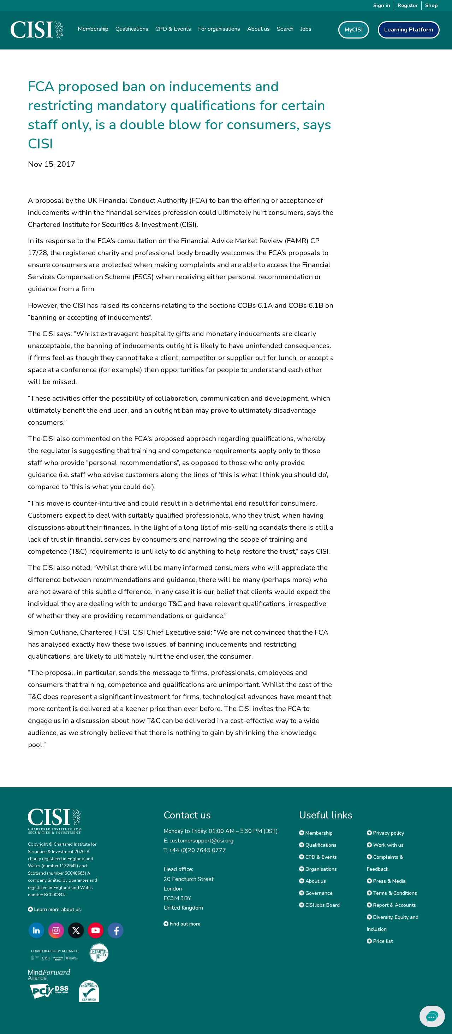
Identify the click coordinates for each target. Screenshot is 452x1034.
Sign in (381, 5)
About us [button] (258, 29)
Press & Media (389, 881)
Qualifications (320, 845)
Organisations (320, 869)
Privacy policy (388, 833)
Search (285, 29)
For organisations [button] (219, 29)
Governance (318, 893)
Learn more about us (57, 909)
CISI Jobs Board (322, 905)
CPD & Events (320, 857)
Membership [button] (93, 29)
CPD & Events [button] (173, 29)
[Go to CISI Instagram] (57, 930)
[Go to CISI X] (77, 930)
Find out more (184, 924)
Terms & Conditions (394, 893)
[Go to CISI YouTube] (97, 930)
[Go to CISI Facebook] (117, 930)
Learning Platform (408, 30)
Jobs (306, 29)
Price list (382, 941)
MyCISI (354, 30)
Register (408, 5)
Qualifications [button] (131, 29)
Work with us (388, 845)
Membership (318, 833)
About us (315, 881)
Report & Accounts (394, 905)
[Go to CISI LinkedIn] (38, 930)
